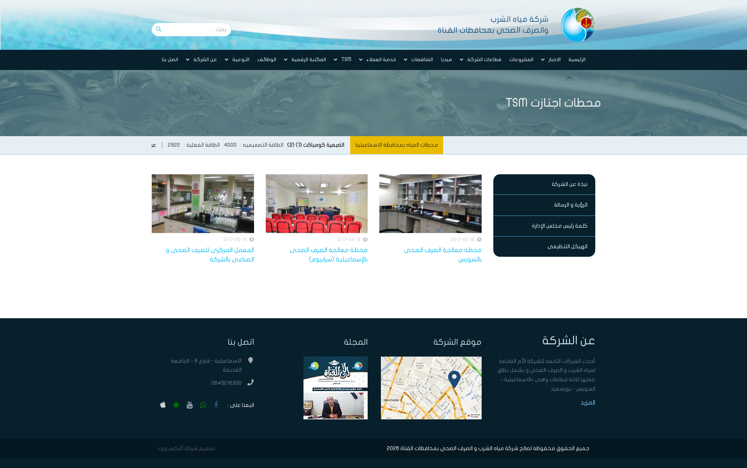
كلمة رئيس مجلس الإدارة (559, 226)
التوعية (240, 59)
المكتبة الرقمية (308, 59)
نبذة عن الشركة (569, 184)
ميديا (446, 59)
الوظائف (266, 59)
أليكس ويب (170, 448)
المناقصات (422, 59)
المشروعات (521, 59)
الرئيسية (577, 59)
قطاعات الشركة (484, 59)
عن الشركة (205, 59)
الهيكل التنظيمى (567, 246)
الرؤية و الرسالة (570, 205)
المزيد (587, 403)
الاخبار (555, 59)
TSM (346, 59)
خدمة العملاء (381, 59)
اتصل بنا (170, 59)
